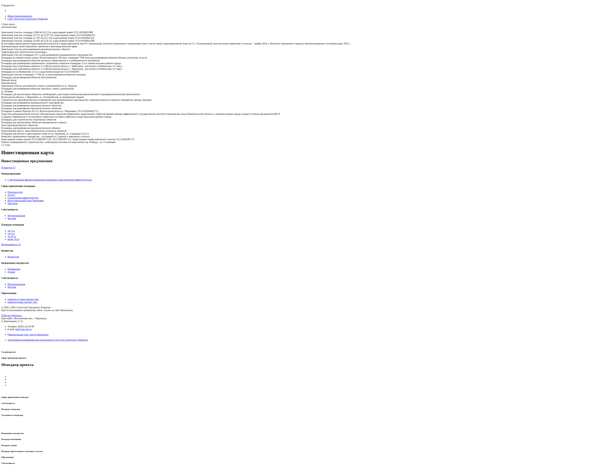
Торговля (12, 203)
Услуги (11, 195)
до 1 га (11, 230)
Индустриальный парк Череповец (26, 200)
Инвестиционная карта (20, 16)
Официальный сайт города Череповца (28, 334)
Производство (15, 192)
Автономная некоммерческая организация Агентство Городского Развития (48, 340)
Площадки (8, 167)
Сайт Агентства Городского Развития (28, 19)
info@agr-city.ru (23, 329)
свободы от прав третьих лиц (23, 299)
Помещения (14, 269)
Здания (11, 272)
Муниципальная (16, 215)
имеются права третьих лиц (22, 302)
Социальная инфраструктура (23, 197)
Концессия (13, 256)
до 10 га (12, 236)
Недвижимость (11, 244)
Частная (12, 218)
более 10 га (13, 239)
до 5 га (11, 233)
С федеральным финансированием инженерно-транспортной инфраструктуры (50, 179)
